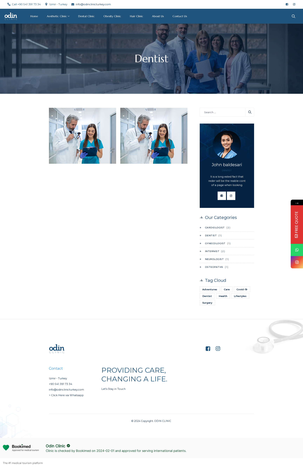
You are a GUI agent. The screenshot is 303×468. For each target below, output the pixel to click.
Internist (212, 251)
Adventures (209, 289)
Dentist (58, 156)
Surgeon (69, 156)
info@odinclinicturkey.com (93, 4)
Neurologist (214, 259)
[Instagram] (297, 262)
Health (223, 296)
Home (34, 16)
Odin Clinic (55, 446)
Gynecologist (215, 243)
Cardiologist (215, 227)
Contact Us (180, 16)
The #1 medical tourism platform (23, 463)
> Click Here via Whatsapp (66, 395)
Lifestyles (240, 296)
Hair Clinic (136, 16)
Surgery (207, 302)
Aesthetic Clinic (57, 16)
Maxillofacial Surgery (145, 161)
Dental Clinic (86, 16)
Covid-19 (242, 289)
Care (227, 289)
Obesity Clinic (112, 16)
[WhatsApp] (297, 250)
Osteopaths (143, 156)
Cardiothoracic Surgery (75, 161)
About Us (158, 16)
